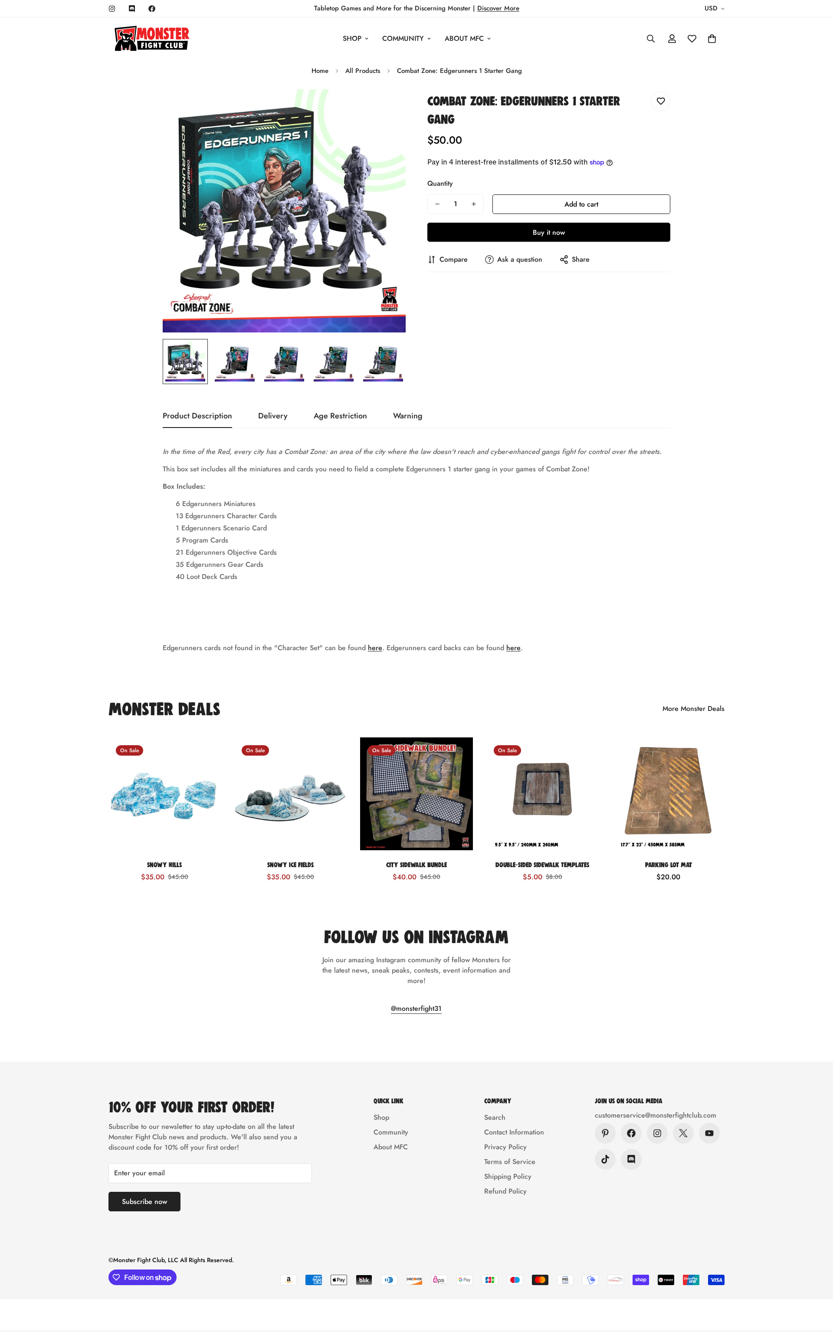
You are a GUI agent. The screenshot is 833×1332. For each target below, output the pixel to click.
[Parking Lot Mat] (668, 793)
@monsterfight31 (416, 1008)
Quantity (440, 183)
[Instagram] (111, 8)
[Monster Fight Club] (151, 38)
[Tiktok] (605, 1159)
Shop (352, 38)
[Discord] (131, 8)
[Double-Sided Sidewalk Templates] (542, 793)
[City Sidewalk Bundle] (416, 793)
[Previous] (77, 793)
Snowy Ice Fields (290, 864)
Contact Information (514, 1132)
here (375, 648)
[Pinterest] (605, 1133)
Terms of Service (509, 1162)
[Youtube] (709, 1133)
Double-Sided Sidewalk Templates (542, 864)
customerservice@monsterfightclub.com (655, 1115)
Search (494, 1117)
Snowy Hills (164, 864)
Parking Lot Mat (668, 864)
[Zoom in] (387, 108)
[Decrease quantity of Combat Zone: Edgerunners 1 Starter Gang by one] (437, 204)
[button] (712, 39)
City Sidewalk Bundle (416, 864)
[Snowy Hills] (164, 793)
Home (320, 71)
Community (403, 38)
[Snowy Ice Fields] (290, 793)
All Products (362, 71)
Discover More (498, 8)
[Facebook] (151, 8)
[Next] (756, 793)
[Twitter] (683, 1133)
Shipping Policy (507, 1176)
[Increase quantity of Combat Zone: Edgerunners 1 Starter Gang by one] (473, 204)
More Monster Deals (693, 709)
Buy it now (549, 232)
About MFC (464, 38)
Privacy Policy (505, 1147)
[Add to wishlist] (660, 101)
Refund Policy (505, 1191)
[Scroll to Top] (816, 1285)
